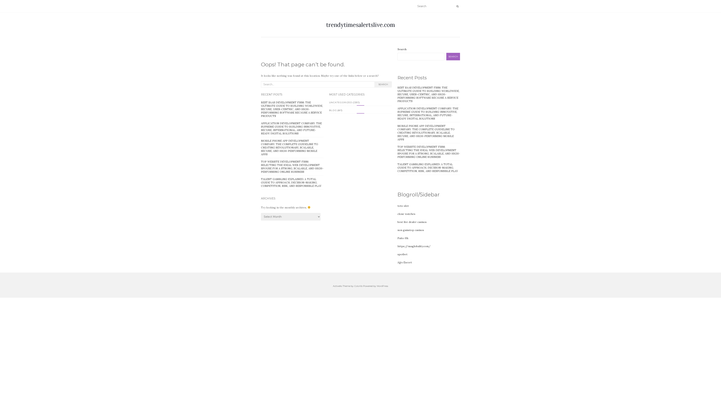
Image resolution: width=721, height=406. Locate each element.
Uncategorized (340, 102)
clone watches (406, 214)
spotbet (402, 254)
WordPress (382, 286)
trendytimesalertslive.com (360, 25)
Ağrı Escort (404, 262)
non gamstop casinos (410, 230)
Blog (333, 110)
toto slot (403, 206)
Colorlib (358, 286)
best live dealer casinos (412, 222)
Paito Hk (402, 238)
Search (383, 84)
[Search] (457, 6)
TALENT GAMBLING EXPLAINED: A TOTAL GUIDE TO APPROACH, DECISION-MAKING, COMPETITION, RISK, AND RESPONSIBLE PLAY (291, 182)
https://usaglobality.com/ (414, 246)
